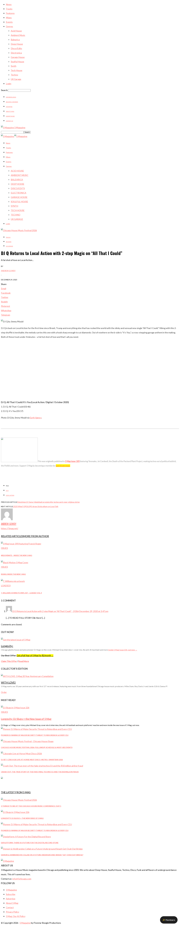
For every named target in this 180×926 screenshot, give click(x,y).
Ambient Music (18, 35)
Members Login (11, 97)
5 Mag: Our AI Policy (15, 916)
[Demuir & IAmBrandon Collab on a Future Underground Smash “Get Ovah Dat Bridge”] (42, 848)
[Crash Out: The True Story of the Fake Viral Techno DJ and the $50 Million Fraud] (42, 765)
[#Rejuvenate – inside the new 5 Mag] (21, 543)
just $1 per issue (63, 465)
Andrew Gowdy (8, 271)
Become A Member (12, 102)
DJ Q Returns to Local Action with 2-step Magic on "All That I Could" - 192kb (45, 611)
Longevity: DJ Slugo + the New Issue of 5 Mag (26, 718)
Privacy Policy (12, 911)
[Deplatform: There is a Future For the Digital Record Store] (26, 836)
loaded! (6, 585)
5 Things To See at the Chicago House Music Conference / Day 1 (31, 806)
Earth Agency (36, 417)
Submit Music (10, 116)
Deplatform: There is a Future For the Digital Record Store (29, 843)
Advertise (9, 106)
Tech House (16, 70)
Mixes (9, 17)
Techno (14, 74)
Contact (10, 907)
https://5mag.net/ (9, 528)
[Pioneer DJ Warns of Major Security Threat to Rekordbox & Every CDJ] (36, 729)
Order (4, 692)
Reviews (8, 241)
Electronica (16, 52)
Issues (4, 548)
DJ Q (7, 490)
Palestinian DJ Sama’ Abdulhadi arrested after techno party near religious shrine (48, 502)
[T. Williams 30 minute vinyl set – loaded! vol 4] (13, 581)
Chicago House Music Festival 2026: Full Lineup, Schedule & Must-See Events (36, 747)
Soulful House (17, 61)
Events (9, 22)
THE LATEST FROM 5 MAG (16, 792)
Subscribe (10, 894)
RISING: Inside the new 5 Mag (13, 574)
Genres (9, 26)
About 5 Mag (10, 111)
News (9, 4)
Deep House (17, 44)
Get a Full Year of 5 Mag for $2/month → (35, 655)
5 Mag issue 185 (72, 461)
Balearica (15, 39)
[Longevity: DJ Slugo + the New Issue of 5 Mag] (15, 707)
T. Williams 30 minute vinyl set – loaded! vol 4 (21, 593)
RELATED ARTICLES (12, 536)
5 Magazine (11, 890)
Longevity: (7, 645)
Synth (13, 66)
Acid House (16, 30)
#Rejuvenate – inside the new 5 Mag (16, 555)
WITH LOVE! (8, 682)
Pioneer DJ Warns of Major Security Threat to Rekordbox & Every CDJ (34, 735)
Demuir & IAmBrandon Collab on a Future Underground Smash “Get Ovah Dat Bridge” (42, 855)
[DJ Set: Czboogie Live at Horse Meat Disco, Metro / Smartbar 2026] (21, 753)
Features (10, 13)
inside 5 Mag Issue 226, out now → (122, 650)
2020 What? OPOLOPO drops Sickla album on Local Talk (35, 506)
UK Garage (16, 79)
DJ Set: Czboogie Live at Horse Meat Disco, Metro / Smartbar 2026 (32, 760)
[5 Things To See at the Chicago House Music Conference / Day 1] (19, 800)
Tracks (9, 8)
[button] (169, 920)
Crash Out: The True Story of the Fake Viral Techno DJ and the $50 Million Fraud (40, 772)
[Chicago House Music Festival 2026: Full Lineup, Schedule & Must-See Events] (27, 741)
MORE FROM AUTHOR (36, 536)
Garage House (18, 57)
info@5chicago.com (21, 878)
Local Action (10, 495)
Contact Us (9, 121)
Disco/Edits (16, 48)
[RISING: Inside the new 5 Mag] (14, 562)
